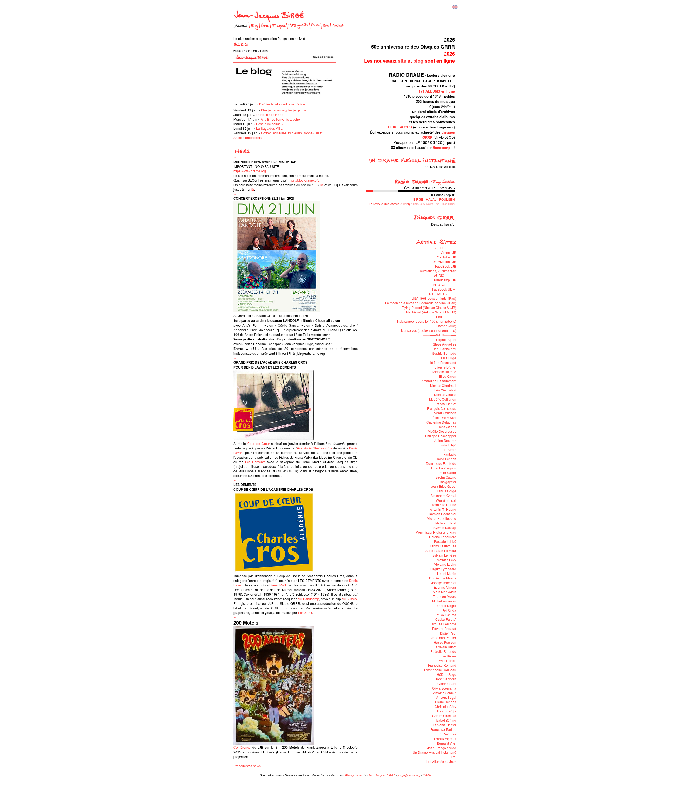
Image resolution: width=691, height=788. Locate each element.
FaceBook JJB (445, 266)
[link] (279, 585)
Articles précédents (247, 137)
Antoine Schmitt (444, 692)
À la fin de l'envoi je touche (280, 119)
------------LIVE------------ (439, 316)
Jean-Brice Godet (443, 486)
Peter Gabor (447, 472)
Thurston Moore (444, 596)
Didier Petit (448, 633)
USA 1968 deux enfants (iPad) (434, 298)
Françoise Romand (442, 665)
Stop (447, 194)
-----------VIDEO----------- (439, 247)
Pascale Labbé (445, 541)
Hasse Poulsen (445, 642)
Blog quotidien (354, 775)
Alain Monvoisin (444, 591)
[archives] (241, 152)
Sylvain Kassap (444, 527)
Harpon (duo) (446, 325)
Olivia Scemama (444, 688)
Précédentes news (247, 765)
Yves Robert (447, 660)
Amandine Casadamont (438, 380)
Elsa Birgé (448, 358)
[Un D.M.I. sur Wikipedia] (410, 162)
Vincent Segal (446, 697)
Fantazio (449, 454)
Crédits (427, 775)
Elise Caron (447, 376)
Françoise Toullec (443, 729)
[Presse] (315, 29)
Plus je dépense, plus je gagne (283, 110)
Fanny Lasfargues (443, 546)
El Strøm (450, 449)
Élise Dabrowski (444, 417)
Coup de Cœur (258, 443)
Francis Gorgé (445, 491)
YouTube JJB (446, 257)
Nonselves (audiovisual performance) (428, 330)
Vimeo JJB (448, 252)
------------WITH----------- (439, 335)
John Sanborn (445, 679)
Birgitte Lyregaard (443, 569)
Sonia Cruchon (445, 413)
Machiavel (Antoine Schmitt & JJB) (431, 312)
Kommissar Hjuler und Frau (436, 532)
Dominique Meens (442, 578)
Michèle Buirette (444, 371)
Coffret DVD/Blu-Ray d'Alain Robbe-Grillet (291, 133)
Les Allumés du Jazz (441, 761)
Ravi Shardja (446, 711)
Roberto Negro (445, 605)
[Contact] (338, 29)
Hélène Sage (446, 674)
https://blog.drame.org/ (304, 180)
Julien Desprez (445, 440)
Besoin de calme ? (269, 123)
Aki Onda (449, 610)
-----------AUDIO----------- (439, 275)
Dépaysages (447, 426)
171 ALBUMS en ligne (437, 91)
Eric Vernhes (447, 734)
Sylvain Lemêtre (444, 555)
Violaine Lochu (445, 564)
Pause (438, 194)
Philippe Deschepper (440, 436)
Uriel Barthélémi (444, 348)
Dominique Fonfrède (441, 463)
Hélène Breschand (442, 362)
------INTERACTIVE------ (439, 293)
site (402, 60)
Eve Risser (448, 656)
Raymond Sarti (445, 683)
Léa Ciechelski (445, 390)
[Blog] (254, 29)
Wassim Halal (446, 500)
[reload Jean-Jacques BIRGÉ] (269, 19)
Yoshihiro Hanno (444, 504)
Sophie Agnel (446, 339)
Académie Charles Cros (314, 448)
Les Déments (255, 461)
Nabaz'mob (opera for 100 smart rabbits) (426, 321)
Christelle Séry (445, 706)
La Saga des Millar (270, 128)
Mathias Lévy (446, 559)
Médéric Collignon (442, 399)
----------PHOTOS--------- (439, 284)
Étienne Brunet (445, 367)
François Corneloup (441, 408)
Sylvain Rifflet (446, 646)
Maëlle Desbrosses (442, 431)
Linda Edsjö (447, 445)
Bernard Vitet (446, 743)
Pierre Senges (445, 702)
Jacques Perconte (443, 624)
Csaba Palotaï (445, 619)
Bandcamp (441, 147)
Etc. (453, 757)
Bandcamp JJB (445, 280)
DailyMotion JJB (444, 261)
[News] (265, 29)
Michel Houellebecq (441, 518)
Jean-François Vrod (441, 747)
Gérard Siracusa (444, 715)
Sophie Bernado (444, 353)
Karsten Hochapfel (442, 513)
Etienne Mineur (445, 587)
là (252, 189)
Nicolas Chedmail (443, 385)
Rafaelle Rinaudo (443, 651)
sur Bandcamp (308, 598)
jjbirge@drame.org (409, 775)
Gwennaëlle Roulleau (440, 669)
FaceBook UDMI (444, 289)
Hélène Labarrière (442, 536)
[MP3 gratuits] (298, 29)
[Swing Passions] (434, 228)
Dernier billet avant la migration (282, 104)
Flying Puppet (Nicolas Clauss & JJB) (429, 307)
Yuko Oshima (446, 614)
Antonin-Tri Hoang (443, 509)
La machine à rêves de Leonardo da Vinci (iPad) (420, 303)
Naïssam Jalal (445, 523)
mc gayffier (448, 481)
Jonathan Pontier (443, 637)
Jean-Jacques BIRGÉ (381, 775)
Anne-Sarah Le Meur (440, 550)
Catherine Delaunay (441, 422)
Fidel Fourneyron (443, 468)
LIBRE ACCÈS (400, 126)
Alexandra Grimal (443, 495)
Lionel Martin (446, 573)
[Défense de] (390, 228)
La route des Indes (269, 114)
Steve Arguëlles (444, 344)
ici (322, 184)
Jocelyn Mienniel (443, 582)
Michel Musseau (444, 601)
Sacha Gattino (445, 477)
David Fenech (446, 458)
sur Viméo (349, 598)
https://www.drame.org (249, 171)
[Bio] (325, 29)
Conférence (242, 747)
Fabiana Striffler (444, 724)
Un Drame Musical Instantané (434, 752)
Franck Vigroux (445, 738)
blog (418, 60)
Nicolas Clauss (445, 394)
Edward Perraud (444, 628)
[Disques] (279, 29)
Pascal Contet (446, 403)
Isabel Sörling (446, 720)
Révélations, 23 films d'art (437, 270)
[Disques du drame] (434, 219)
